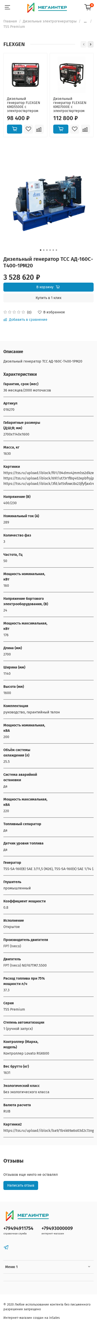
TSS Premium (14, 26)
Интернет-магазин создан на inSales (31, 1318)
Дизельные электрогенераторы (50, 21)
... (85, 21)
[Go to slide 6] (56, 250)
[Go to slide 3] (47, 250)
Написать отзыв (20, 1185)
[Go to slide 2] (43, 250)
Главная (10, 21)
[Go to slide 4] (50, 250)
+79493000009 (57, 1228)
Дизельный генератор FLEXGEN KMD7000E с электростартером (69, 105)
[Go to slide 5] (53, 250)
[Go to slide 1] (40, 250)
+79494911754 (18, 1228)
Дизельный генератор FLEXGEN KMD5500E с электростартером (23, 105)
